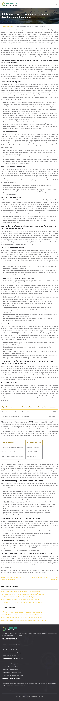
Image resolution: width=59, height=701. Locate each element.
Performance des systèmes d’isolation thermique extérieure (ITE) (21, 612)
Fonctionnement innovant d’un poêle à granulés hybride (18, 597)
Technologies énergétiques (8, 26)
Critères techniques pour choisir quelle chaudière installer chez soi (21, 615)
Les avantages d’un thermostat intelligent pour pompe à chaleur (21, 602)
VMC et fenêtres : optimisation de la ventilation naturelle (13, 579)
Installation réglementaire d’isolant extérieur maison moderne (20, 599)
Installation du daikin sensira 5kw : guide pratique (44, 579)
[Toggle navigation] (56, 4)
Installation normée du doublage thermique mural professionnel (21, 591)
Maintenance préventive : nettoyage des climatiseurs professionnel (22, 594)
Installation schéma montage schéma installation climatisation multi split (24, 620)
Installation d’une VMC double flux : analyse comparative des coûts (22, 617)
